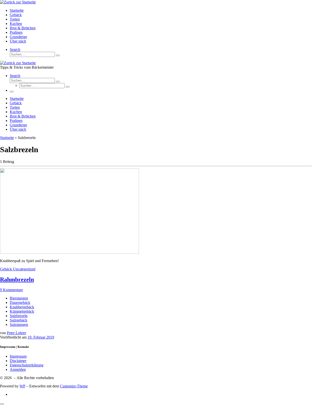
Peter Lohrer (16, 333)
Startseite (7, 138)
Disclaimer (18, 361)
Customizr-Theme (74, 386)
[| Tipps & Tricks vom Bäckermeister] (18, 2)
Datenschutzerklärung (26, 365)
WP (22, 386)
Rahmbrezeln (17, 279)
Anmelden (18, 369)
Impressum (18, 356)
